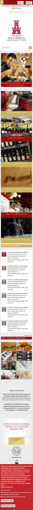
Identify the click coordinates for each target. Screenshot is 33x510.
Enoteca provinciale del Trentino (16, 112)
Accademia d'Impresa (24, 374)
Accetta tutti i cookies (8, 505)
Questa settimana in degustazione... (16, 163)
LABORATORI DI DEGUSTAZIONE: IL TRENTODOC (16, 239)
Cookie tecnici (6, 490)
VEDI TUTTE (28, 335)
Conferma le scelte (7, 500)
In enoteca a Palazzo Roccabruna (18, 252)
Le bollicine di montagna (16, 138)
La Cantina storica (24, 356)
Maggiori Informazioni (7, 487)
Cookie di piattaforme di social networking (13, 496)
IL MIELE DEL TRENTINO (24, 346)
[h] (30, 47)
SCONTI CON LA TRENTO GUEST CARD (16, 214)
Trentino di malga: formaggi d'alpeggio (16, 188)
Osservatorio (9, 374)
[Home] (16, 16)
